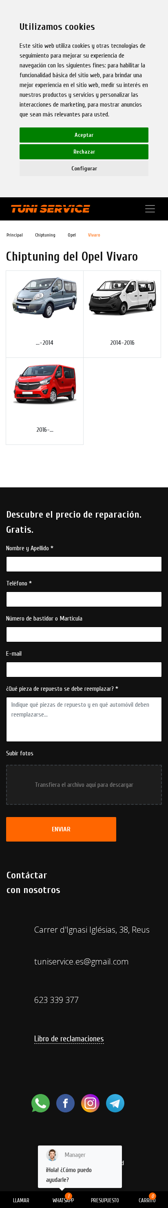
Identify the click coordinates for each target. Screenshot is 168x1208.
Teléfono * (19, 583)
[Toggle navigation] (150, 209)
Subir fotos (19, 753)
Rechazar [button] (84, 151)
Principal (15, 235)
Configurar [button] (84, 168)
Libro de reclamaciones (69, 1038)
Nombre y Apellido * (29, 548)
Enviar (61, 829)
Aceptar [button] (84, 135)
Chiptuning (45, 235)
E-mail (14, 653)
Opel (72, 235)
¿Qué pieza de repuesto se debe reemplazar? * (62, 688)
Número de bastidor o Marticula (44, 618)
